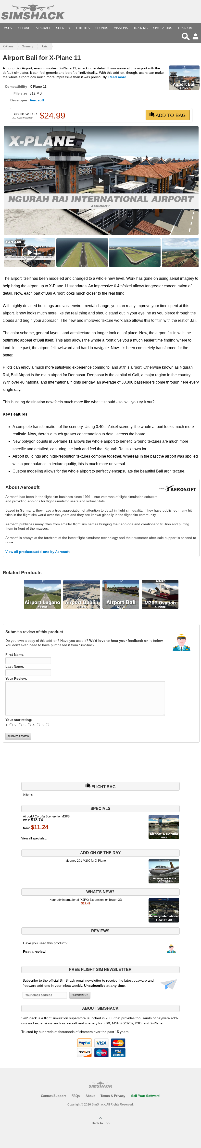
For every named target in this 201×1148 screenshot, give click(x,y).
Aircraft (43, 28)
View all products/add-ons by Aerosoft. (38, 552)
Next (191, 182)
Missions (121, 28)
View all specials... (34, 838)
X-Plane (23, 28)
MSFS (8, 28)
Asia (45, 46)
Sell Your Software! (145, 1096)
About (90, 1096)
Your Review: (16, 678)
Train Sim (185, 28)
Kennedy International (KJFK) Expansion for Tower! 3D (86, 899)
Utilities (83, 28)
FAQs (76, 1096)
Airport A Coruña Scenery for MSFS (46, 816)
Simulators (162, 28)
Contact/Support (53, 1096)
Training (141, 28)
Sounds (101, 28)
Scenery (63, 28)
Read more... (118, 77)
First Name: (15, 654)
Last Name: (14, 666)
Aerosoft (37, 100)
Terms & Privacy (112, 1096)
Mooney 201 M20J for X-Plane (85, 860)
